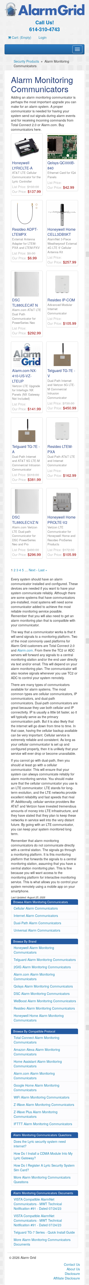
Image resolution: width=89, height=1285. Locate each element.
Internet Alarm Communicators (36, 915)
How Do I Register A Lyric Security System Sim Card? (44, 1167)
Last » (42, 570)
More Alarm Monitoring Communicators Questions (42, 1179)
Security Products (26, 61)
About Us (73, 1269)
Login (43, 37)
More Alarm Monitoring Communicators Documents (42, 1241)
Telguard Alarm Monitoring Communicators (45, 959)
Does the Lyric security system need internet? (40, 1143)
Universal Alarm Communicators (37, 930)
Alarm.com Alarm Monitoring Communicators (34, 976)
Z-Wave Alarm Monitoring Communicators (44, 1104)
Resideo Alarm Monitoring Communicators (44, 1008)
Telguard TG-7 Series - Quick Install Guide (44, 1232)
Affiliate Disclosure (66, 1278)
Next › (33, 570)
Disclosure (72, 1273)
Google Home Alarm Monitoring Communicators (36, 1087)
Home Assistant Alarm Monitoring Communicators (38, 1063)
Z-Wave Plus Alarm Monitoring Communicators (36, 1114)
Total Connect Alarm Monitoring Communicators (36, 1039)
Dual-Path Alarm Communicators (37, 923)
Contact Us (72, 1264)
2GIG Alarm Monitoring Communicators (42, 967)
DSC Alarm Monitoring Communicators (42, 993)
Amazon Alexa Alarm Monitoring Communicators (37, 1051)
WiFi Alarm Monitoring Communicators (41, 1097)
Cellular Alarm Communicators (36, 908)
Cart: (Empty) (21, 37)
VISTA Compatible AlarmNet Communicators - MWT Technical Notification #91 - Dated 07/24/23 (38, 1204)
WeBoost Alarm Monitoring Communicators (45, 1001)
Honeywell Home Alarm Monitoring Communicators (39, 1017)
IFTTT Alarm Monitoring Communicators (43, 1123)
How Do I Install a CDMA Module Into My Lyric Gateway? (43, 1155)
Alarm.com (25, 650)
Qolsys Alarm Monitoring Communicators (43, 986)
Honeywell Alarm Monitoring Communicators (34, 950)
